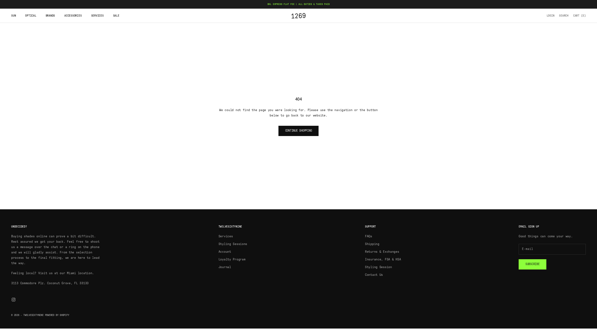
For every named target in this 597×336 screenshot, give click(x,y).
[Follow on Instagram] (13, 299)
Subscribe (532, 264)
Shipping (372, 244)
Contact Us (374, 274)
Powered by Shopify (57, 315)
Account (225, 251)
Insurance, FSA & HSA (383, 259)
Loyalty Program (232, 259)
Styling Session (378, 267)
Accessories (73, 15)
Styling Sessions (233, 244)
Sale (116, 15)
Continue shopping (298, 130)
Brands (50, 15)
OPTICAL (30, 15)
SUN (13, 15)
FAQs (368, 236)
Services (97, 15)
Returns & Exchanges (382, 251)
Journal (225, 267)
